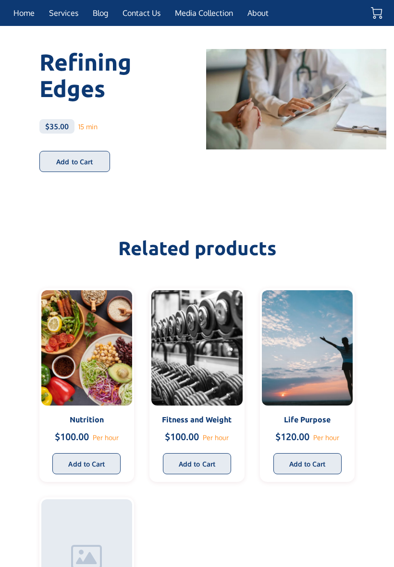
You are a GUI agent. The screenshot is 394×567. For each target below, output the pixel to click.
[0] (376, 13)
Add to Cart (74, 162)
